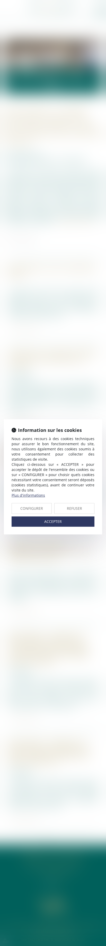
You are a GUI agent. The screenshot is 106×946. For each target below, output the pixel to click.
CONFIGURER (31, 508)
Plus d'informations (28, 495)
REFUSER (74, 508)
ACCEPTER (53, 521)
